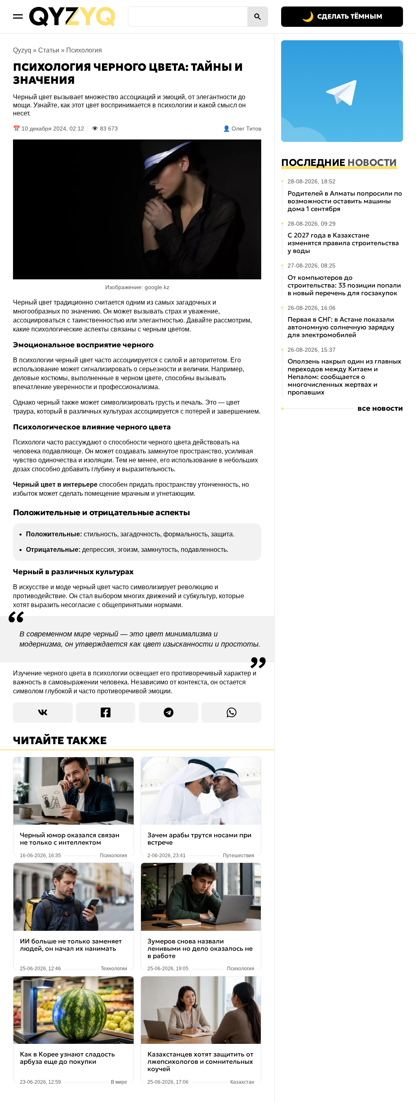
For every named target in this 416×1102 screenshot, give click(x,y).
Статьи (48, 50)
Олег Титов (246, 128)
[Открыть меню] (18, 17)
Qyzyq (22, 50)
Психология (84, 50)
